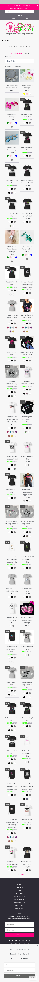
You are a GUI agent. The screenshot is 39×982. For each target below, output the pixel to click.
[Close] (37, 945)
